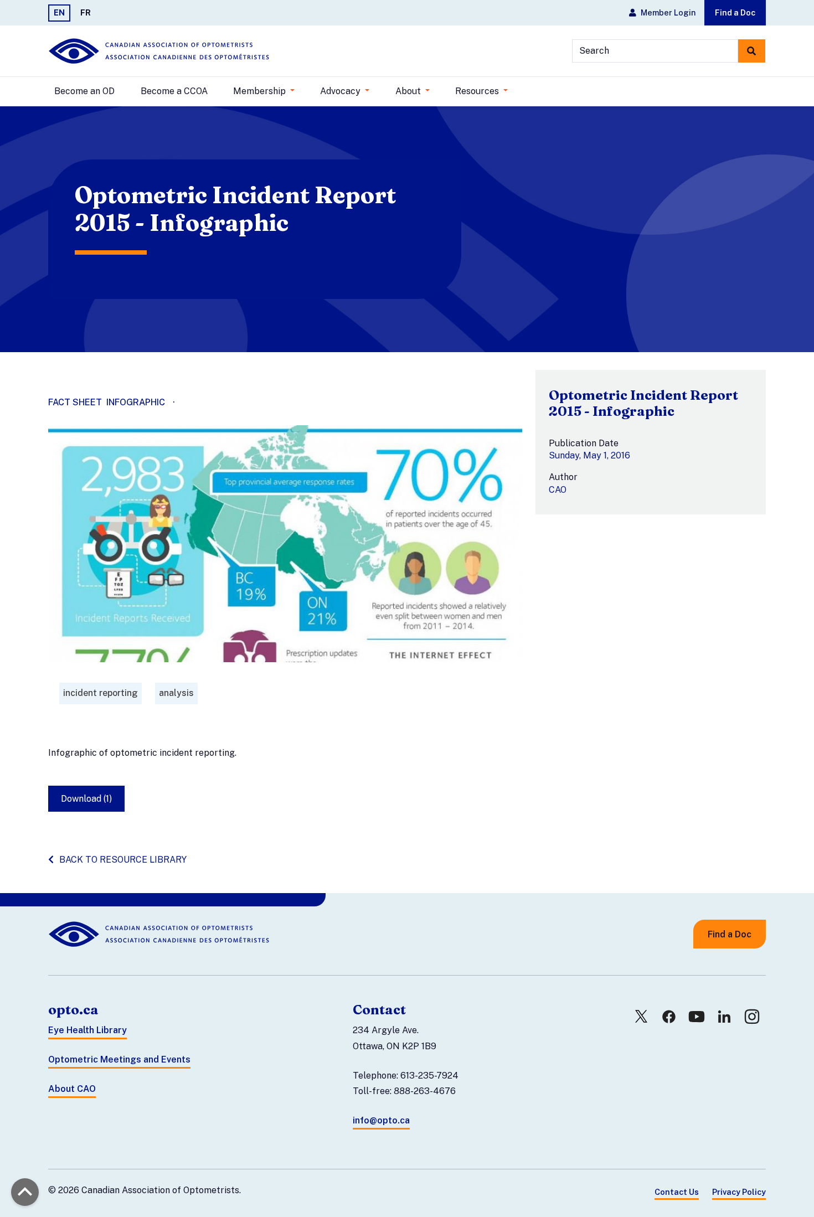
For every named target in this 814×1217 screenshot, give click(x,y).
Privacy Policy (739, 1192)
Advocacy (341, 91)
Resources (478, 91)
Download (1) (86, 798)
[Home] (159, 51)
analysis (176, 693)
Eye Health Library (87, 1030)
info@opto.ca (381, 1120)
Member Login (668, 12)
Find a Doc (735, 12)
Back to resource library (123, 859)
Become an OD (84, 91)
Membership (260, 91)
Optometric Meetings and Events (119, 1059)
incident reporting (100, 693)
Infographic (135, 402)
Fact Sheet (75, 402)
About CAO (72, 1089)
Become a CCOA (174, 91)
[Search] (751, 51)
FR (85, 12)
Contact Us (677, 1192)
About (409, 91)
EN (59, 12)
